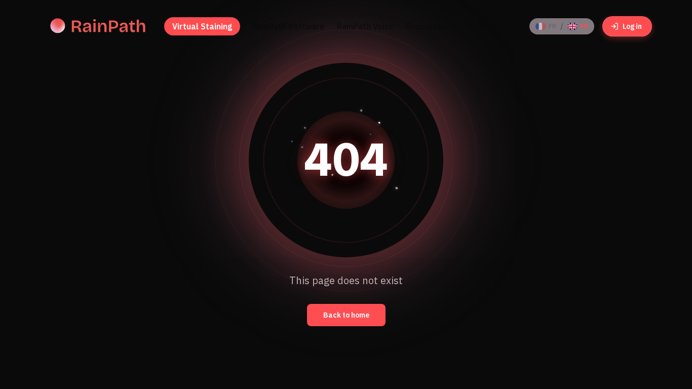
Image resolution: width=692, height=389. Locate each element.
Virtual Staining (202, 26)
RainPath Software (288, 26)
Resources (426, 26)
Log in (632, 26)
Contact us (490, 26)
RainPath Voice (365, 26)
